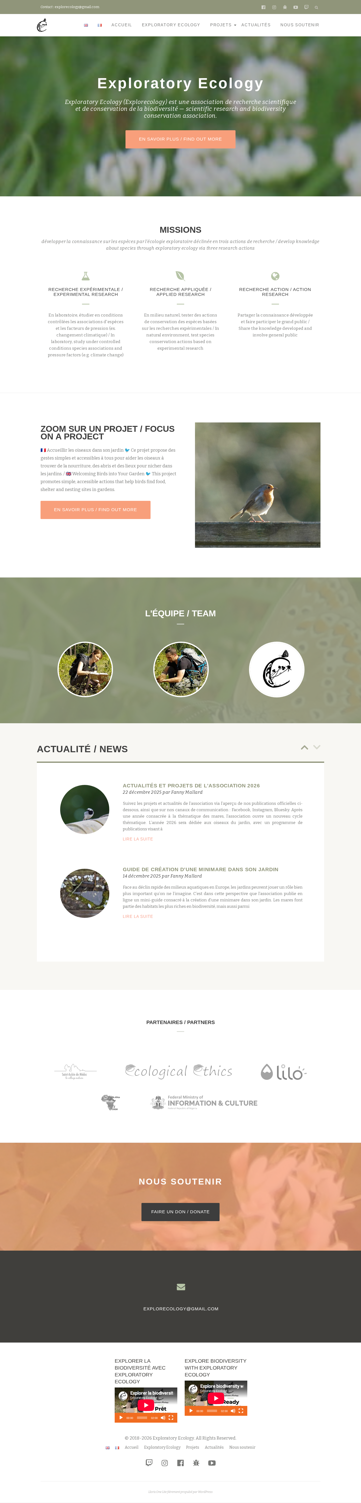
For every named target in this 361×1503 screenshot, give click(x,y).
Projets (221, 25)
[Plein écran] (170, 1417)
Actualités (256, 25)
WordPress (205, 1492)
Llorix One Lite (157, 1492)
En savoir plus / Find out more (187, 139)
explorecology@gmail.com (181, 1308)
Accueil (121, 25)
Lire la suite (154, 839)
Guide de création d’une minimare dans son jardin (200, 869)
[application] (146, 1405)
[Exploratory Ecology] (43, 25)
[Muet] (163, 1417)
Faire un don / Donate (185, 1211)
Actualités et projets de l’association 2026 (191, 785)
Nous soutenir (299, 25)
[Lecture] (121, 1417)
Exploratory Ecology (171, 25)
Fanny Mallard (187, 792)
